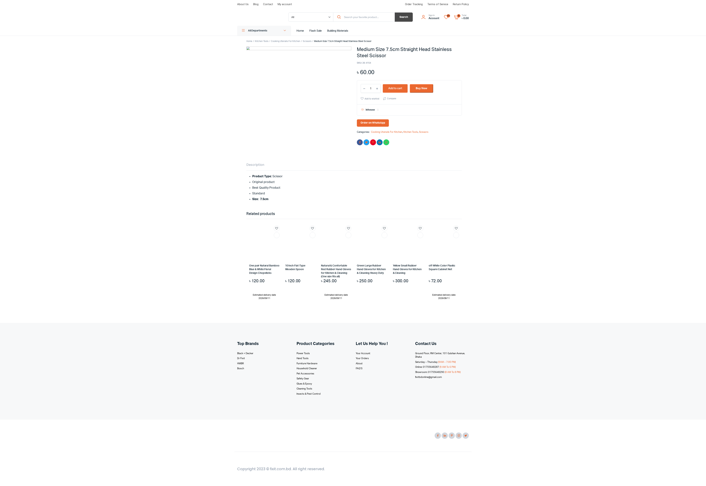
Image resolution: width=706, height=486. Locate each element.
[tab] (255, 165)
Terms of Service (437, 4)
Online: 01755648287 (435, 367)
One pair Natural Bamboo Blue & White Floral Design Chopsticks (264, 269)
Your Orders (362, 358)
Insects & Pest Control (309, 394)
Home (300, 30)
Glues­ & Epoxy (304, 384)
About (359, 363)
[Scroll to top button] (697, 477)
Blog (255, 4)
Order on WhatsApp (373, 123)
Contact (268, 4)
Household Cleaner (307, 368)
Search (404, 17)
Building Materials (337, 30)
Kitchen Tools (261, 41)
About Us (243, 4)
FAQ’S (359, 368)
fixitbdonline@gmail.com (428, 377)
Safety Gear (303, 379)
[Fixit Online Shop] (259, 17)
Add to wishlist (372, 99)
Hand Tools (303, 358)
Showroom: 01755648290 (438, 372)
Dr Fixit (241, 358)
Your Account (363, 353)
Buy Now (421, 88)
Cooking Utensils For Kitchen (285, 41)
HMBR (240, 363)
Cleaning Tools (304, 389)
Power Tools (303, 353)
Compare (391, 98)
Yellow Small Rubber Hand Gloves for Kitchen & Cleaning (407, 269)
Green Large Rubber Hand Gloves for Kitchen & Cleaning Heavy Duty (371, 269)
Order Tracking (414, 4)
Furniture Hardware (307, 363)
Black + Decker (245, 353)
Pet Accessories (305, 374)
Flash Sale (315, 30)
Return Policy (461, 4)
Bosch (240, 368)
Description (255, 165)
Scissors (307, 41)
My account (285, 4)
